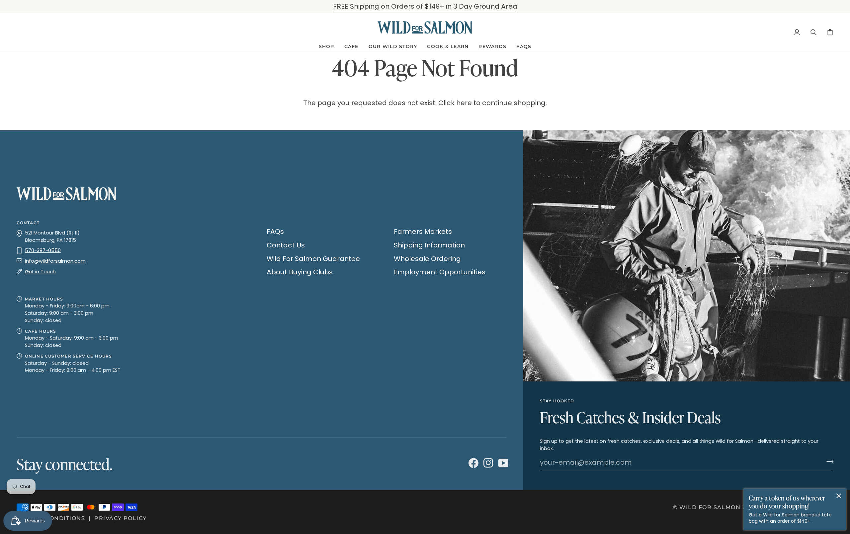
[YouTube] (502, 463)
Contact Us (286, 245)
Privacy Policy (120, 518)
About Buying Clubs (300, 272)
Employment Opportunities (439, 272)
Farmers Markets (423, 231)
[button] (326, 46)
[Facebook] (472, 463)
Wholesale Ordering (427, 258)
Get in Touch (40, 271)
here (464, 102)
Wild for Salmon (709, 507)
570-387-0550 (43, 250)
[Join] (827, 461)
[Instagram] (487, 463)
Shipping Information (429, 245)
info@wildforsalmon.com (55, 261)
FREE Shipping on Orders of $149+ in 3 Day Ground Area (425, 6)
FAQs (275, 231)
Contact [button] (28, 222)
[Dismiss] (838, 496)
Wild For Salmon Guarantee (313, 258)
